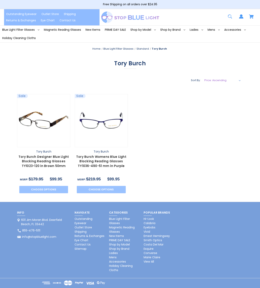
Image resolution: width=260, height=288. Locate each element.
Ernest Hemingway (157, 236)
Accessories (233, 30)
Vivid (147, 232)
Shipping (70, 14)
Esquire (149, 249)
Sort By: (195, 80)
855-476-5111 (31, 230)
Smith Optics (153, 240)
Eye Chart (48, 20)
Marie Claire (152, 257)
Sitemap (81, 249)
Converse (150, 253)
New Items (93, 30)
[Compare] (43, 143)
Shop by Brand (170, 30)
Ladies (194, 30)
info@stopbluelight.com (39, 237)
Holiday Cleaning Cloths (19, 38)
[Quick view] (34, 143)
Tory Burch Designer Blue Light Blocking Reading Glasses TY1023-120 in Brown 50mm (43, 161)
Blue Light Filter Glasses (19, 30)
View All (149, 262)
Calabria (149, 223)
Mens (212, 30)
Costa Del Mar (154, 244)
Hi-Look (149, 219)
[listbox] (222, 80)
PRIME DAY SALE (115, 30)
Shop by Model (141, 30)
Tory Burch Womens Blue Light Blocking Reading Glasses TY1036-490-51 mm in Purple (101, 161)
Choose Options (43, 189)
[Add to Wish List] (54, 143)
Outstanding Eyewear (21, 14)
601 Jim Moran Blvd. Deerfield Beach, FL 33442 (41, 222)
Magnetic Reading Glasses (62, 30)
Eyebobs (149, 227)
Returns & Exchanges (21, 20)
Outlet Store (50, 14)
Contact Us (68, 20)
